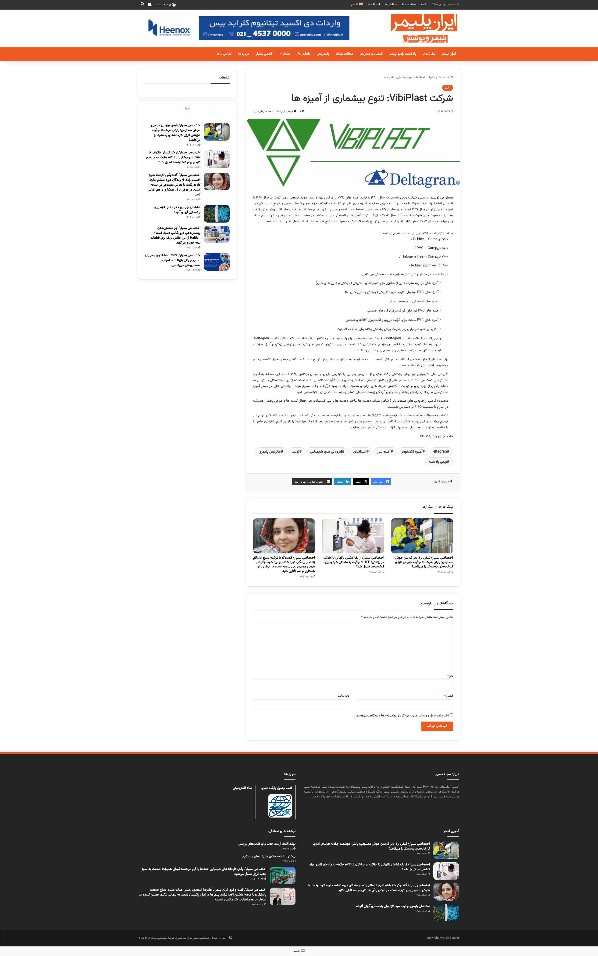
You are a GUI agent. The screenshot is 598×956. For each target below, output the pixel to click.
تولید (295, 452)
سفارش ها (390, 4)
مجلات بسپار (408, 4)
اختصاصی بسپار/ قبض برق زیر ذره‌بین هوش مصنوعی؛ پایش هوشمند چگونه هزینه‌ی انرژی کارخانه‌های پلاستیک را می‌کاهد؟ (424, 562)
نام (450, 676)
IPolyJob (303, 54)
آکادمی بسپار (264, 54)
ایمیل (448, 696)
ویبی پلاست (438, 462)
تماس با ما (224, 54)
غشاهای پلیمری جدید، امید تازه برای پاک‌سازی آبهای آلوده (177, 210)
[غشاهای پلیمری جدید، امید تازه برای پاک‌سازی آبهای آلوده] (217, 214)
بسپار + (285, 54)
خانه (424, 4)
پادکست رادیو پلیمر (403, 54)
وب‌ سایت (343, 696)
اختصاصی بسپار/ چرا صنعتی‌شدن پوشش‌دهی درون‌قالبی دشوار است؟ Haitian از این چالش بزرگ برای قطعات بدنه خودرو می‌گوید (175, 235)
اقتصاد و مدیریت (371, 54)
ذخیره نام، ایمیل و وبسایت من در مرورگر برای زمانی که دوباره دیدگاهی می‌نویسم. (402, 715)
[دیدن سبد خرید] (149, 4)
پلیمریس (323, 54)
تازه (187, 108)
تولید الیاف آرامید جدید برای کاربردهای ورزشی (266, 843)
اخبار (438, 77)
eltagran (440, 452)
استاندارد (359, 452)
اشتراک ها (374, 4)
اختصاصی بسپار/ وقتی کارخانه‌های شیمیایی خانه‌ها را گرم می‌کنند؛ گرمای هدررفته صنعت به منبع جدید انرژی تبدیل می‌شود (204, 872)
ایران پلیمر (449, 54)
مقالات (430, 54)
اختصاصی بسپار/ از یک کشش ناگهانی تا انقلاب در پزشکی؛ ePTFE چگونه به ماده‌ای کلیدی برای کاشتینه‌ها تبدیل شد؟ (354, 562)
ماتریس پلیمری (270, 452)
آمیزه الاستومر (412, 452)
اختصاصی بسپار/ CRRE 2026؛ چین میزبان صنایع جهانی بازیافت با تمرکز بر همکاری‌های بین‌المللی (172, 260)
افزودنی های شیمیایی (326, 452)
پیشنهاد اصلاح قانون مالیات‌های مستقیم (268, 856)
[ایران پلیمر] (418, 28)
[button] (267, 38)
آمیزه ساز (384, 452)
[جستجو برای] (142, 4)
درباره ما (243, 54)
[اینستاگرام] (230, 937)
